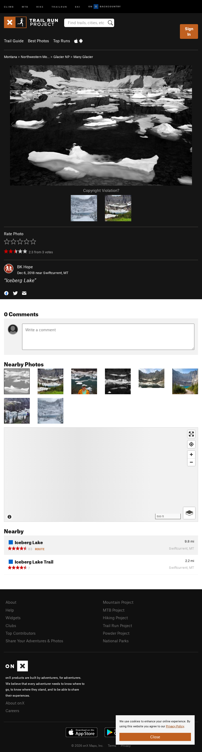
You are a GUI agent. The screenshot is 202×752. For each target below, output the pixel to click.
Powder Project (116, 633)
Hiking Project (115, 617)
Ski (77, 6)
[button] (6, 293)
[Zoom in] (191, 454)
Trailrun (59, 6)
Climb (9, 6)
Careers (12, 710)
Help (10, 610)
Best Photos (38, 40)
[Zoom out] (191, 462)
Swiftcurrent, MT (55, 273)
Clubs (11, 625)
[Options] (189, 513)
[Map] (101, 475)
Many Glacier (83, 57)
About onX (15, 703)
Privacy (126, 745)
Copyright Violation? (101, 190)
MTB (25, 6)
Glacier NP (61, 57)
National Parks (116, 640)
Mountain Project (118, 602)
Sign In (189, 31)
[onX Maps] (17, 669)
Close (155, 736)
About (11, 602)
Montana (10, 57)
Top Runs (61, 40)
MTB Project (113, 610)
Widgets (13, 617)
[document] (155, 730)
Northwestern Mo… (35, 57)
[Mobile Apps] (78, 40)
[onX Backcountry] (104, 7)
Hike (40, 6)
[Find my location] (191, 444)
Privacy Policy (175, 726)
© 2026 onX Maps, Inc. (87, 745)
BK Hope (25, 266)
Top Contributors (21, 633)
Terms (112, 745)
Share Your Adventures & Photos (34, 640)
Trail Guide (14, 40)
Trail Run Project (117, 625)
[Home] (33, 22)
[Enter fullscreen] (191, 434)
